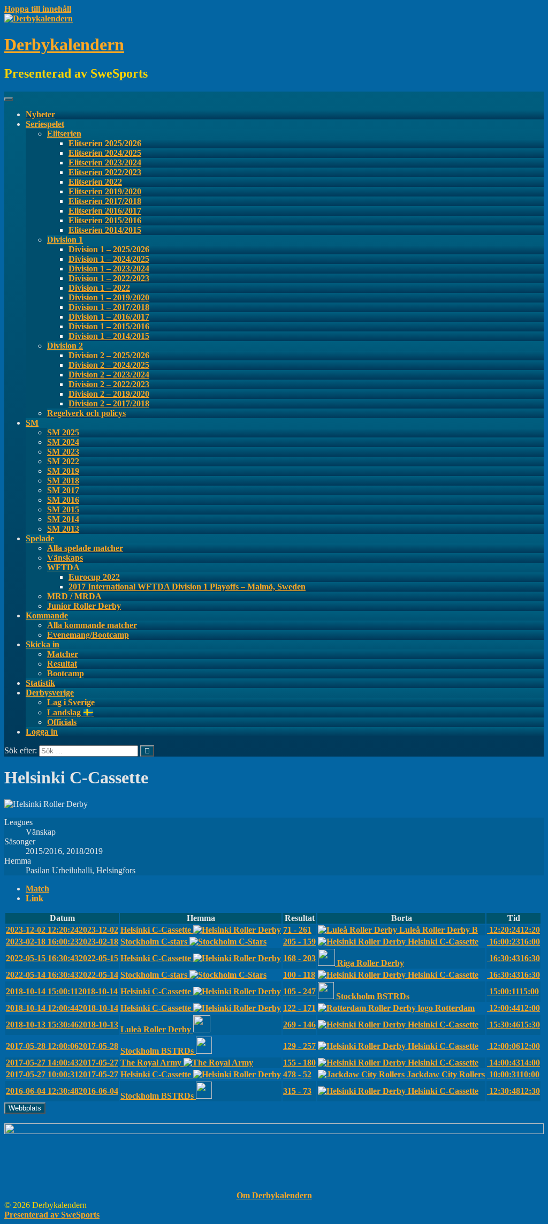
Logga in (42, 731)
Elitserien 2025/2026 (104, 143)
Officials (62, 722)
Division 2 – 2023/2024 (108, 374)
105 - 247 (299, 991)
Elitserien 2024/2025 (104, 152)
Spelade (40, 538)
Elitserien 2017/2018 (104, 201)
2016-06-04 (62, 1090)
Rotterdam (455, 1008)
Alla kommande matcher (92, 625)
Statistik (40, 682)
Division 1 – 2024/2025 (108, 258)
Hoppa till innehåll (37, 8)
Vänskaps (65, 557)
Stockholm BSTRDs (372, 996)
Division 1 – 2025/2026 (108, 249)
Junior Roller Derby (84, 605)
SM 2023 (63, 451)
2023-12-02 (62, 929)
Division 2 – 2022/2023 (108, 384)
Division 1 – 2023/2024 (108, 268)
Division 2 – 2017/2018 (108, 403)
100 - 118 (299, 974)
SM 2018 (63, 480)
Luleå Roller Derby (156, 1029)
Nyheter (40, 114)
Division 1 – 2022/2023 (108, 278)
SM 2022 (63, 461)
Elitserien (64, 133)
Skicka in (42, 644)
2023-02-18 (62, 941)
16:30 (513, 958)
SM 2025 (63, 432)
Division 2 (65, 345)
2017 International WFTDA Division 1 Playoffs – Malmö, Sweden (187, 586)
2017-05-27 (62, 1062)
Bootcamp (65, 673)
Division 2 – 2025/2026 (108, 355)
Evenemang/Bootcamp (88, 634)
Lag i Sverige (71, 702)
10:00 (513, 1074)
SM (32, 422)
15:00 (513, 991)
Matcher (62, 654)
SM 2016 (63, 499)
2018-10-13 (62, 1024)
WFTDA (63, 567)
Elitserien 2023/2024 (104, 162)
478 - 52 (297, 1074)
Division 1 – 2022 (99, 287)
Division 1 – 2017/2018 (108, 307)
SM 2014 (63, 519)
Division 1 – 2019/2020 (108, 297)
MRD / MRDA (74, 596)
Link (34, 898)
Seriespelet (45, 124)
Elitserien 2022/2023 (104, 172)
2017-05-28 (62, 1046)
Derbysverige (50, 692)
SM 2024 (63, 442)
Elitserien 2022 (95, 181)
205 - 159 (299, 941)
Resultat (62, 663)
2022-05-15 (62, 958)
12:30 (513, 1090)
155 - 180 (299, 1062)
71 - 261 (297, 929)
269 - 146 (299, 1024)
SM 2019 (63, 470)
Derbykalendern (64, 44)
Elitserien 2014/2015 (104, 230)
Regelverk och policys (86, 413)
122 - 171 (299, 1008)
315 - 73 (297, 1090)
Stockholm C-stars (154, 941)
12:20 (513, 929)
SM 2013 (63, 528)
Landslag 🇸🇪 (70, 712)
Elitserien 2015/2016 (104, 220)
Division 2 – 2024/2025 (108, 364)
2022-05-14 (62, 974)
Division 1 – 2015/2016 (108, 326)
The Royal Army (152, 1062)
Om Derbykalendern (274, 1195)
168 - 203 (299, 958)
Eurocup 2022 (94, 576)
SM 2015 (63, 509)
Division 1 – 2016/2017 (108, 316)
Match (37, 888)
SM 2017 (63, 490)
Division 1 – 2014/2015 (108, 336)
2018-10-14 (62, 991)
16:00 (513, 941)
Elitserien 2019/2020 (104, 191)
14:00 (513, 1062)
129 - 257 (299, 1046)
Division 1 (65, 239)
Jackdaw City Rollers (446, 1074)
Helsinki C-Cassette (156, 929)
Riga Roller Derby (370, 963)
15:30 (513, 1024)
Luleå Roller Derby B (438, 929)
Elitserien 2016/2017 (104, 210)
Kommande (47, 615)
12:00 (513, 1008)
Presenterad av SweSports (52, 1214)
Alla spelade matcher (85, 548)
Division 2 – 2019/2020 (108, 393)
